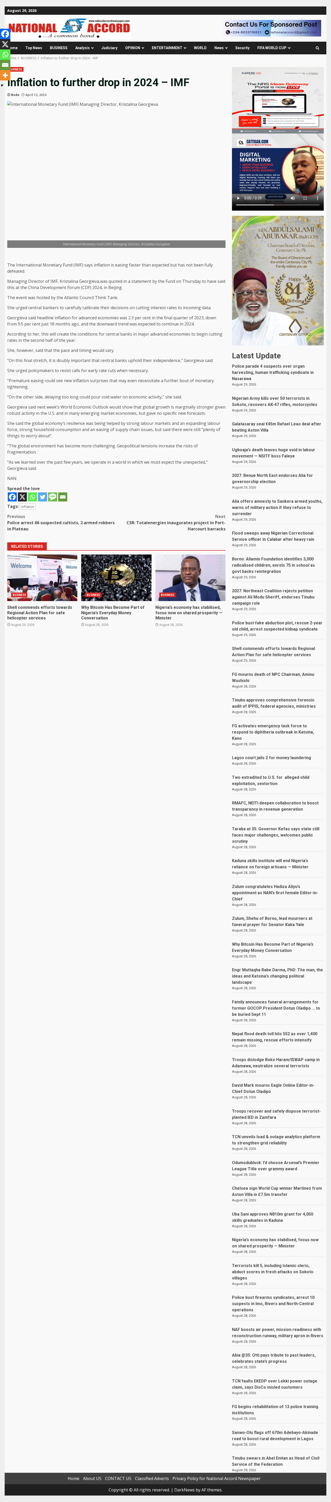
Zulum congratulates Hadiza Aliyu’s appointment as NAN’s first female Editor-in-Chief (275, 892)
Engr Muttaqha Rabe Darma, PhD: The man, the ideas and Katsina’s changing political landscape (277, 976)
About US (92, 1478)
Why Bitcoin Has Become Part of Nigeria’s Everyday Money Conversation (116, 577)
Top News (33, 48)
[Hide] (2, 85)
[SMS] (52, 496)
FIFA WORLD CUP (272, 48)
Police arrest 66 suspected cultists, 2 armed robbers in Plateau (61, 523)
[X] (22, 496)
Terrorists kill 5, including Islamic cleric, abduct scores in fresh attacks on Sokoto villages (272, 1272)
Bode (15, 95)
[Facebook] (12, 496)
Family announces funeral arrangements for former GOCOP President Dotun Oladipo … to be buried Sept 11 (276, 1008)
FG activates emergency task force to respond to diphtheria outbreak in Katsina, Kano (273, 732)
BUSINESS (58, 48)
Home (12, 48)
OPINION (132, 48)
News (219, 48)
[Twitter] (42, 496)
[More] (5, 75)
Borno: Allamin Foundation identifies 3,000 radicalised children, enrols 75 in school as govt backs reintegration (273, 565)
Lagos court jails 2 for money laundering (271, 757)
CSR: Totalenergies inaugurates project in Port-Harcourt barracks (175, 523)
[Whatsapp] (32, 496)
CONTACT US (118, 1478)
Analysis (82, 48)
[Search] (317, 48)
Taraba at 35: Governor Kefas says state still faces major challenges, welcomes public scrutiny (275, 835)
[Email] (62, 496)
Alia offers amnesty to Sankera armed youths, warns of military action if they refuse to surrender (277, 507)
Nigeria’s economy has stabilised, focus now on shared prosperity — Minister (190, 577)
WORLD (200, 48)
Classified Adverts (152, 1478)
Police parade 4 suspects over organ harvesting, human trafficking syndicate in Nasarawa (273, 372)
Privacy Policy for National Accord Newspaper (216, 1478)
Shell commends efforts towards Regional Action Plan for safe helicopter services (42, 577)
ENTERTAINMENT (167, 48)
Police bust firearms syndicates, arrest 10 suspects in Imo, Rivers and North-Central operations (273, 1303)
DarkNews (184, 1490)
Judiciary (109, 48)
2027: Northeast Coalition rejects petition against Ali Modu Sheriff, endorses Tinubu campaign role (273, 597)
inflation (27, 506)
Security (242, 48)
